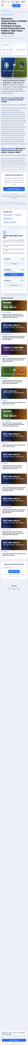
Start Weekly (14, 263)
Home (2, 10)
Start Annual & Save (14, 285)
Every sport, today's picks (10, 222)
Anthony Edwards (8, 148)
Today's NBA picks (8, 215)
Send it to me (14, 1040)
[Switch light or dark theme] (22, 5)
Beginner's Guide (20, 196)
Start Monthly (14, 274)
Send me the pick (14, 571)
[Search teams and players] (10, 5)
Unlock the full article (14, 189)
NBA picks (7, 10)
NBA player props (8, 218)
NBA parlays (18, 215)
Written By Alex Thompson (8, 36)
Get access (16, 5)
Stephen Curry (7, 98)
